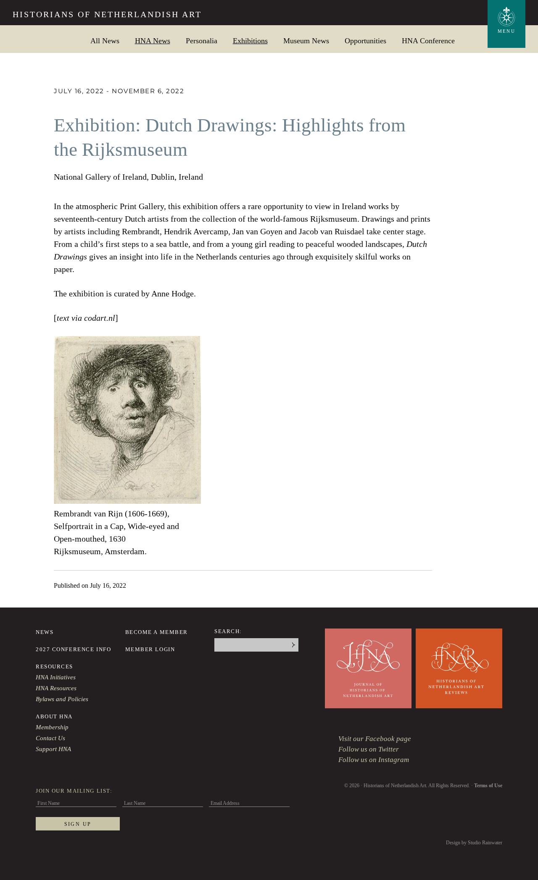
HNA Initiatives (56, 677)
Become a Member (156, 632)
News (44, 632)
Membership (52, 727)
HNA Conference (428, 41)
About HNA (54, 716)
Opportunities (365, 41)
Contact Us (50, 738)
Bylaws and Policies (62, 699)
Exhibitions (250, 41)
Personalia (201, 41)
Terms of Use (488, 785)
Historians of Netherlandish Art (107, 14)
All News (104, 41)
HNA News (152, 41)
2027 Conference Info (73, 649)
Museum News (306, 41)
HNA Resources (56, 688)
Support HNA (53, 749)
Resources (54, 666)
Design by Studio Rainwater (474, 843)
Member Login (150, 649)
